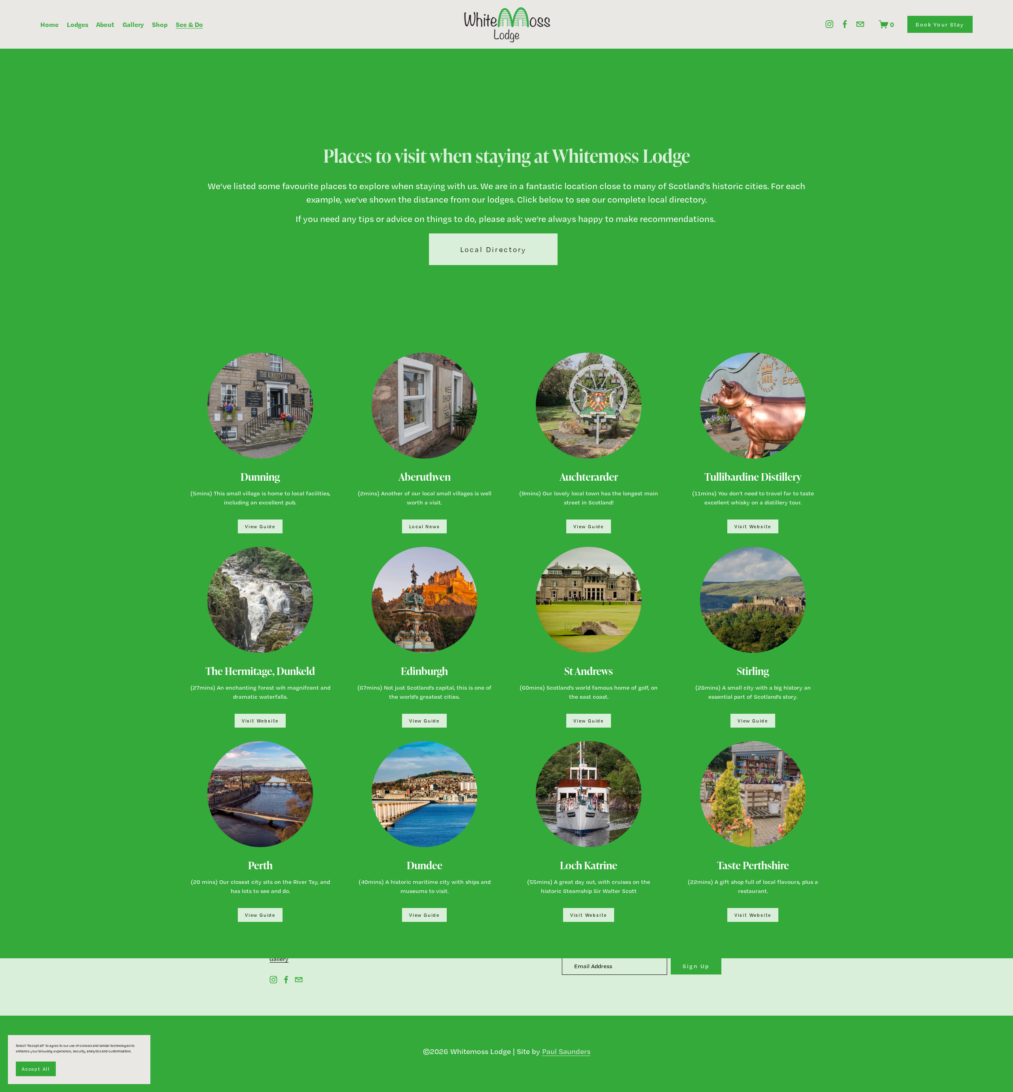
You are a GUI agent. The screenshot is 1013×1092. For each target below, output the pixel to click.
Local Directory (493, 249)
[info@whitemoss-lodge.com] (860, 24)
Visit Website (752, 526)
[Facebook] (845, 24)
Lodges (77, 24)
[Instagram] (829, 24)
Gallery (133, 24)
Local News (424, 526)
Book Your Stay (940, 24)
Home (49, 24)
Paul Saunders (566, 1051)
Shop (159, 24)
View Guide (260, 526)
